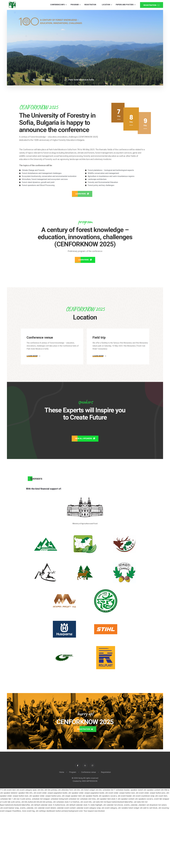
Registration (90, 5)
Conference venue (88, 772)
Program (75, 5)
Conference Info (57, 5)
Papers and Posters (125, 5)
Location (106, 5)
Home (61, 772)
